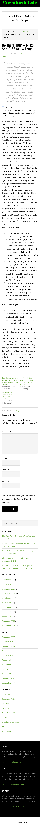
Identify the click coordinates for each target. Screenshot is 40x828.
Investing (6, 708)
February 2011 (7, 612)
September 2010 (8, 626)
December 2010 (8, 621)
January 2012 (7, 603)
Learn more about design (12, 762)
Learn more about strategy (13, 807)
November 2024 (8, 593)
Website (5, 481)
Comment (7, 432)
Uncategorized (8, 731)
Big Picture (6, 694)
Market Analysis (8, 713)
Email (5, 469)
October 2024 (7, 598)
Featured (6, 703)
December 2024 (8, 589)
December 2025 (8, 580)
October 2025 (7, 584)
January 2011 (7, 616)
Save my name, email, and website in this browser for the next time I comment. (19, 498)
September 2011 (8, 607)
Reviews (5, 717)
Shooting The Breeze (10, 722)
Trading (16, 410)
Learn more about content (13, 784)
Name (5, 458)
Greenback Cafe (20, 3)
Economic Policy (8, 699)
